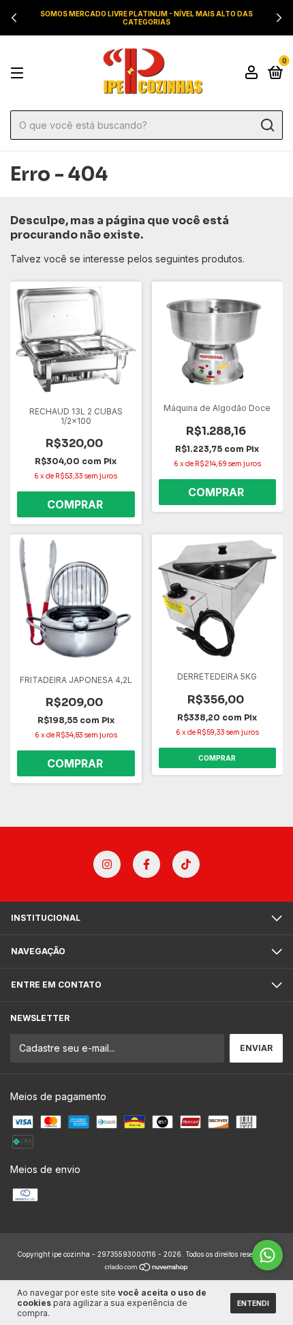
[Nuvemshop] (146, 1267)
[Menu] (19, 73)
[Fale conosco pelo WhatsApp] (267, 1255)
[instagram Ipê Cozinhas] (107, 864)
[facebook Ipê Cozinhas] (146, 864)
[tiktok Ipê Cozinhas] (186, 864)
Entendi (253, 1303)
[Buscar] (267, 125)
